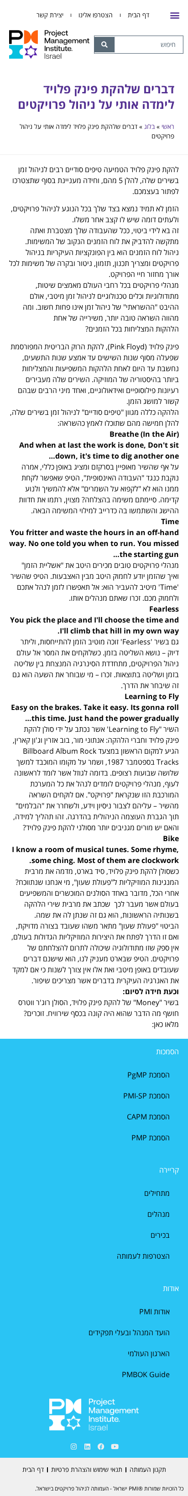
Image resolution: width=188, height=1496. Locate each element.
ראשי (168, 126)
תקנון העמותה (148, 1469)
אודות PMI (154, 1312)
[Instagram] (73, 1446)
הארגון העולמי (149, 1353)
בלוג (149, 126)
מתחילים (157, 1193)
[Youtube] (114, 1446)
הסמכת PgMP (148, 1075)
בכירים (160, 1235)
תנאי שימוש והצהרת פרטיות (86, 1469)
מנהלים (158, 1214)
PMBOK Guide (146, 1374)
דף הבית (138, 14)
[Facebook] (101, 1446)
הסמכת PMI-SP (146, 1096)
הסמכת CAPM (148, 1117)
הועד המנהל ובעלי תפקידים (129, 1333)
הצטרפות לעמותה (143, 1256)
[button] (174, 15)
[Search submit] (104, 44)
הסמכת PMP (150, 1138)
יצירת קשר (50, 14)
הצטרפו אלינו (95, 14)
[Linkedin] (87, 1446)
